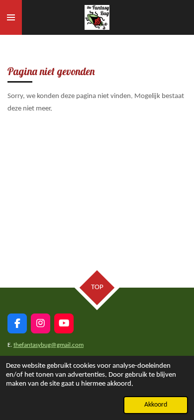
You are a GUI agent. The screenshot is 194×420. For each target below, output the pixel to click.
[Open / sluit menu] (11, 17)
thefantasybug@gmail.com (48, 345)
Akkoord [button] (155, 405)
